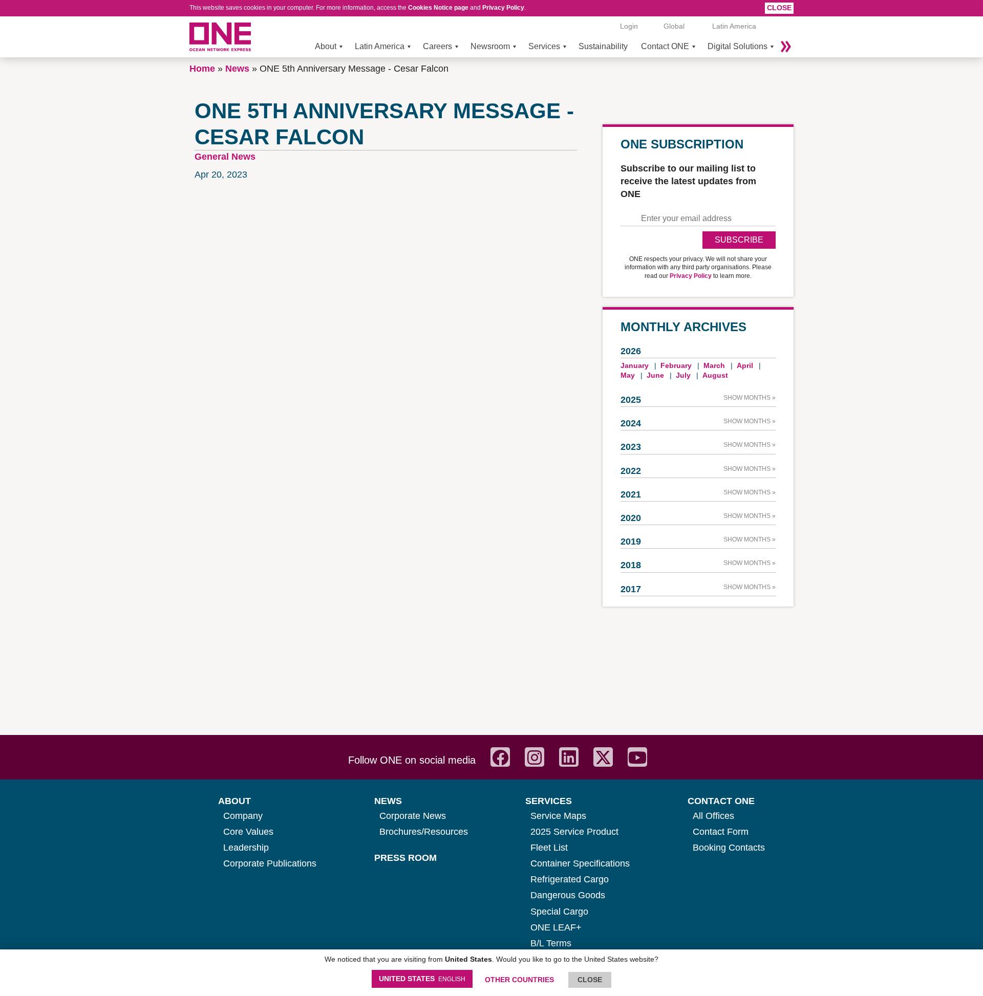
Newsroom (490, 46)
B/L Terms (550, 943)
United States (422, 979)
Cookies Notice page (438, 7)
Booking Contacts (729, 847)
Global (674, 26)
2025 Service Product (574, 832)
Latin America (379, 46)
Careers (437, 46)
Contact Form (721, 832)
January (635, 365)
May (628, 375)
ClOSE (590, 980)
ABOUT (234, 801)
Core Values (248, 832)
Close (779, 8)
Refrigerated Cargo (569, 879)
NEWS (388, 801)
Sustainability (603, 46)
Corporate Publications (269, 863)
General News (225, 156)
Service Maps (558, 816)
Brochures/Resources (423, 832)
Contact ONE (665, 46)
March (714, 365)
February (676, 365)
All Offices (713, 816)
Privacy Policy (503, 7)
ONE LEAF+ (556, 927)
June (655, 375)
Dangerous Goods (567, 895)
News (237, 68)
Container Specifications (580, 863)
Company (243, 816)
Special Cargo (559, 911)
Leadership (246, 847)
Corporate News (412, 816)
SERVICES (548, 801)
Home (202, 68)
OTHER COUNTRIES (519, 980)
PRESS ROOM (405, 858)
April (745, 365)
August (715, 375)
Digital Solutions (737, 46)
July (683, 375)
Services (544, 46)
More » (786, 46)
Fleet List (549, 847)
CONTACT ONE (721, 801)
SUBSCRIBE (739, 239)
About (325, 46)
